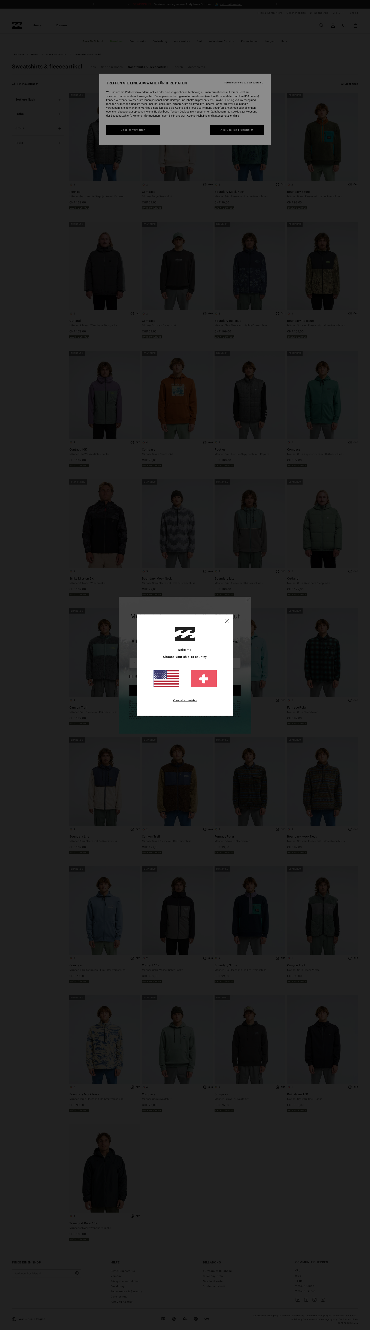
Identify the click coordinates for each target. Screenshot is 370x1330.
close (227, 621)
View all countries (185, 700)
